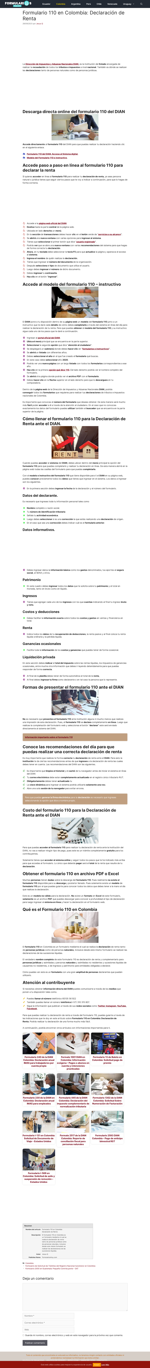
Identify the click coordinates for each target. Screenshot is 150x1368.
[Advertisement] (75, 44)
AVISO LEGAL (73, 1360)
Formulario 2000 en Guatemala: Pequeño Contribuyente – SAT (51, 1268)
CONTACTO (102, 1360)
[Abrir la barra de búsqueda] (141, 4)
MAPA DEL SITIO (88, 1360)
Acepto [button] (96, 1365)
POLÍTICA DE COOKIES (56, 1360)
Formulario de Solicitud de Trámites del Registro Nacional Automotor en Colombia (60, 1266)
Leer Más (105, 1365)
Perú (88, 4)
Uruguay (127, 4)
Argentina (76, 4)
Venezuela (112, 4)
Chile (99, 4)
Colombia (60, 4)
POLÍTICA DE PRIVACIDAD (33, 1360)
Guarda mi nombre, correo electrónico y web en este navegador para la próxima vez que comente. (74, 1335)
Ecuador (46, 4)
